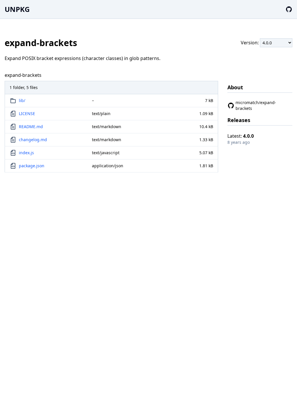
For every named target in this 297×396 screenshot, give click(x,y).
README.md (31, 126)
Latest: (240, 136)
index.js (26, 152)
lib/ (22, 100)
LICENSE (27, 113)
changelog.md (33, 139)
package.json (31, 165)
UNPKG (17, 9)
